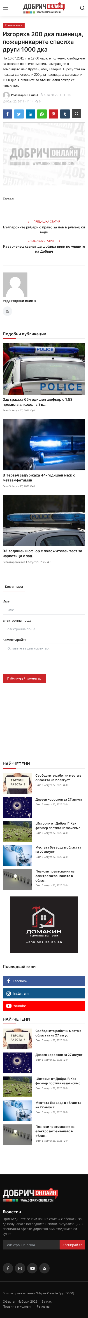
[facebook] (8, 1268)
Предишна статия (46, 221)
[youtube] (32, 1268)
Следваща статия (41, 241)
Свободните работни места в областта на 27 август (58, 777)
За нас (47, 1301)
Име (6, 601)
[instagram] (20, 1268)
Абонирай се (72, 1245)
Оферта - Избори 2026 (20, 1301)
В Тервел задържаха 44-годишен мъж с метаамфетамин (39, 477)
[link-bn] (44, 924)
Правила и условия (17, 1306)
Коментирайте (14, 640)
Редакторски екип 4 (19, 301)
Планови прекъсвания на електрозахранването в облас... (54, 875)
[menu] (5, 8)
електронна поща (17, 620)
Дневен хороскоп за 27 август (59, 799)
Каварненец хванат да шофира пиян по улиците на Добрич (44, 249)
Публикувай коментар (24, 678)
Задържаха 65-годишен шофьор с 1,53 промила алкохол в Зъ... (37, 402)
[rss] (44, 1268)
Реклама (43, 1306)
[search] (82, 8)
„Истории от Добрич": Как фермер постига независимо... (59, 825)
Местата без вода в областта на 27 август (58, 849)
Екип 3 (7, 410)
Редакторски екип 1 (15, 562)
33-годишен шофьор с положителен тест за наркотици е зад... (42, 553)
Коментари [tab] (14, 586)
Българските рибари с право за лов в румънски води (44, 229)
